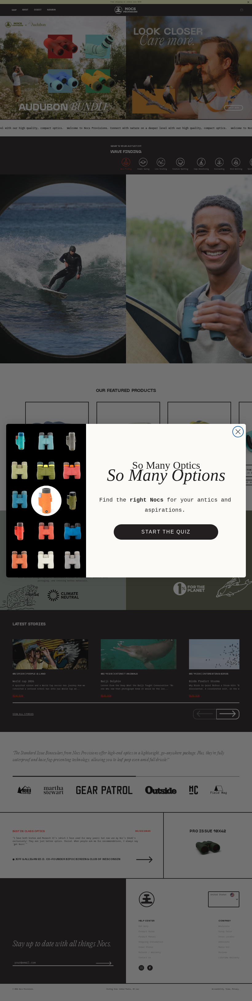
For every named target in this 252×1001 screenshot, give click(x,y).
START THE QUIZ (166, 531)
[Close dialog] (238, 431)
